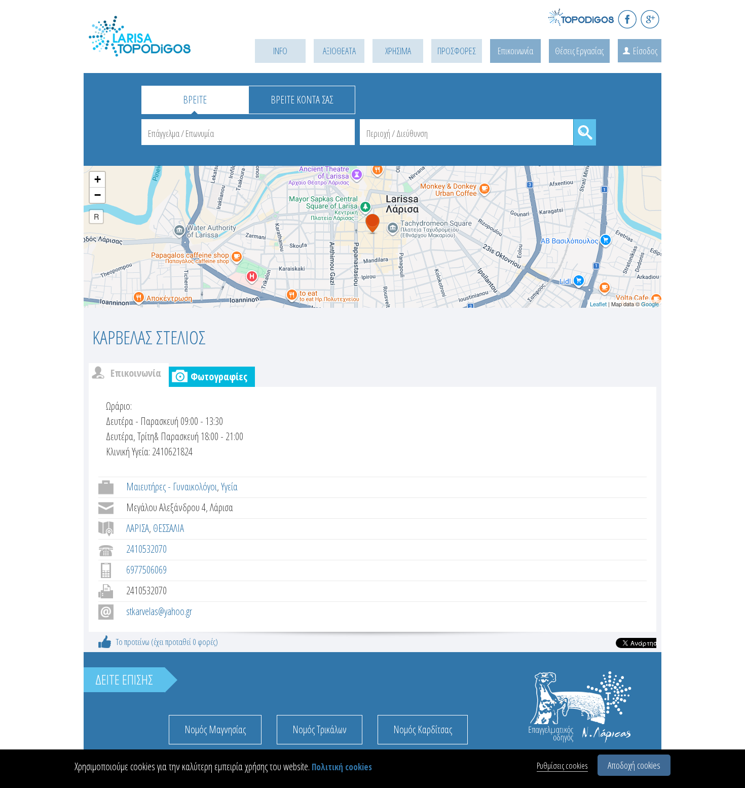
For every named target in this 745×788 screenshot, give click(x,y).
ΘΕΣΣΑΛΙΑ (168, 528)
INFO (280, 51)
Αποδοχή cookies (634, 765)
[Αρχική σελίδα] (154, 49)
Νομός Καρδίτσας (422, 729)
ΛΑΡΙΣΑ (137, 528)
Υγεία (229, 486)
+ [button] (97, 179)
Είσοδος (645, 51)
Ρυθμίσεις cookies (562, 765)
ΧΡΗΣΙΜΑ (398, 51)
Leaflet (598, 304)
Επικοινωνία (515, 51)
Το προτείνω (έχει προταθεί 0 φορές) (167, 642)
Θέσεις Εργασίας (579, 51)
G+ (650, 19)
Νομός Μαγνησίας (215, 729)
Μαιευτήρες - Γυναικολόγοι (171, 486)
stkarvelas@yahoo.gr (159, 611)
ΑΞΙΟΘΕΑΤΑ (339, 51)
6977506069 (146, 570)
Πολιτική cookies (342, 767)
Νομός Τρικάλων (319, 729)
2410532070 (146, 549)
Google (650, 304)
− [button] (97, 195)
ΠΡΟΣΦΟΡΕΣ (456, 51)
